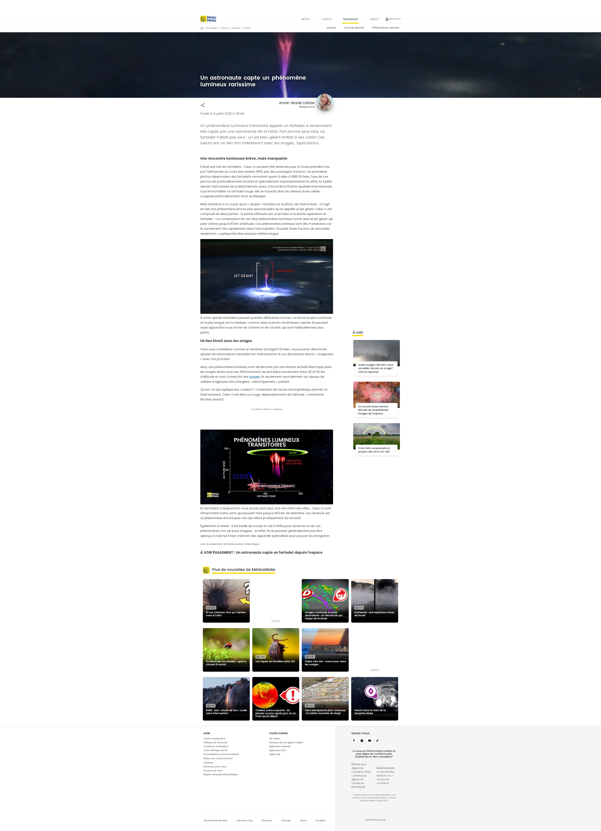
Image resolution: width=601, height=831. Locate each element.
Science (224, 28)
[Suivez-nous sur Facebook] (354, 741)
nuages (254, 377)
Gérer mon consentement (218, 758)
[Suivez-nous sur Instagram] (362, 741)
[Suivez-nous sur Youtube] (370, 741)
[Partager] (202, 105)
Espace (236, 28)
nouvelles (212, 28)
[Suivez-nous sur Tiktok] (377, 741)
